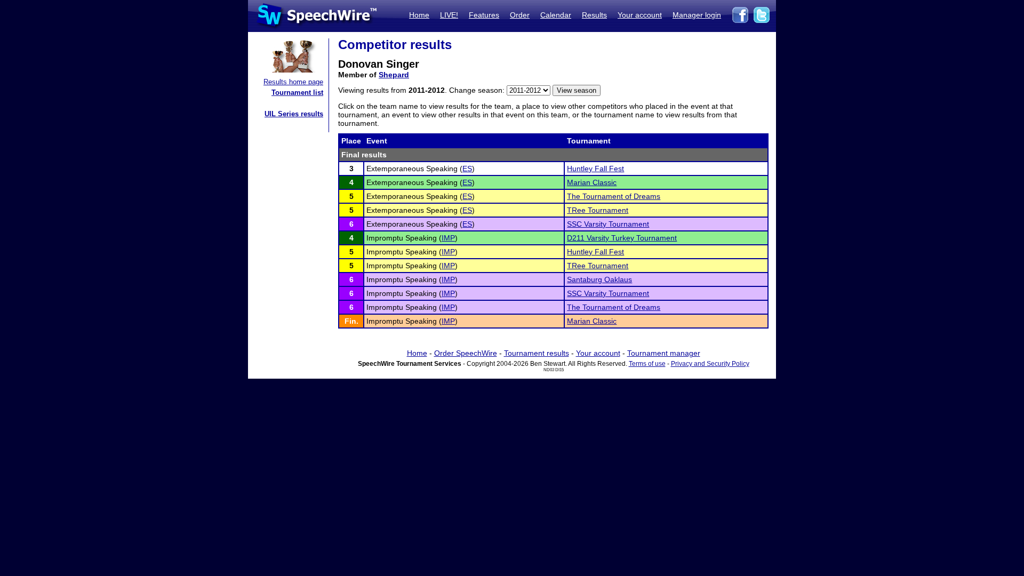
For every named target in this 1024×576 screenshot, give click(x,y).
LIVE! (449, 15)
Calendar (555, 15)
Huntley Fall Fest (595, 168)
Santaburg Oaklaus (599, 279)
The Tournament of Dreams (613, 196)
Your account (640, 15)
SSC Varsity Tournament (608, 224)
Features (484, 15)
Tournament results (536, 353)
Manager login (697, 15)
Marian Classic (592, 182)
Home (419, 15)
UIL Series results (294, 114)
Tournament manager (663, 353)
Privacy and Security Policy (710, 363)
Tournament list (297, 93)
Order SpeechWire (465, 353)
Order (520, 15)
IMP (448, 238)
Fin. (351, 321)
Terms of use (647, 363)
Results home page (293, 82)
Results (594, 15)
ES (467, 168)
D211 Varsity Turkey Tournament (622, 238)
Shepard (394, 74)
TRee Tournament (597, 210)
